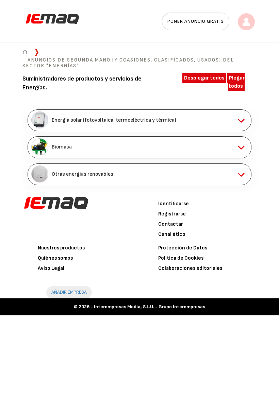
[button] (139, 120)
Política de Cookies (180, 258)
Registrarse (172, 214)
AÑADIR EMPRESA (69, 292)
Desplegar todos (204, 78)
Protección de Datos (182, 248)
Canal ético (171, 234)
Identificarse (173, 204)
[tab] (139, 120)
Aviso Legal (51, 268)
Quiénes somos (55, 258)
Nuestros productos (61, 248)
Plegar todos (236, 82)
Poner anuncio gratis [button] (195, 21)
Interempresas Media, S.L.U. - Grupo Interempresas (149, 307)
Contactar (170, 224)
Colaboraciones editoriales (190, 268)
